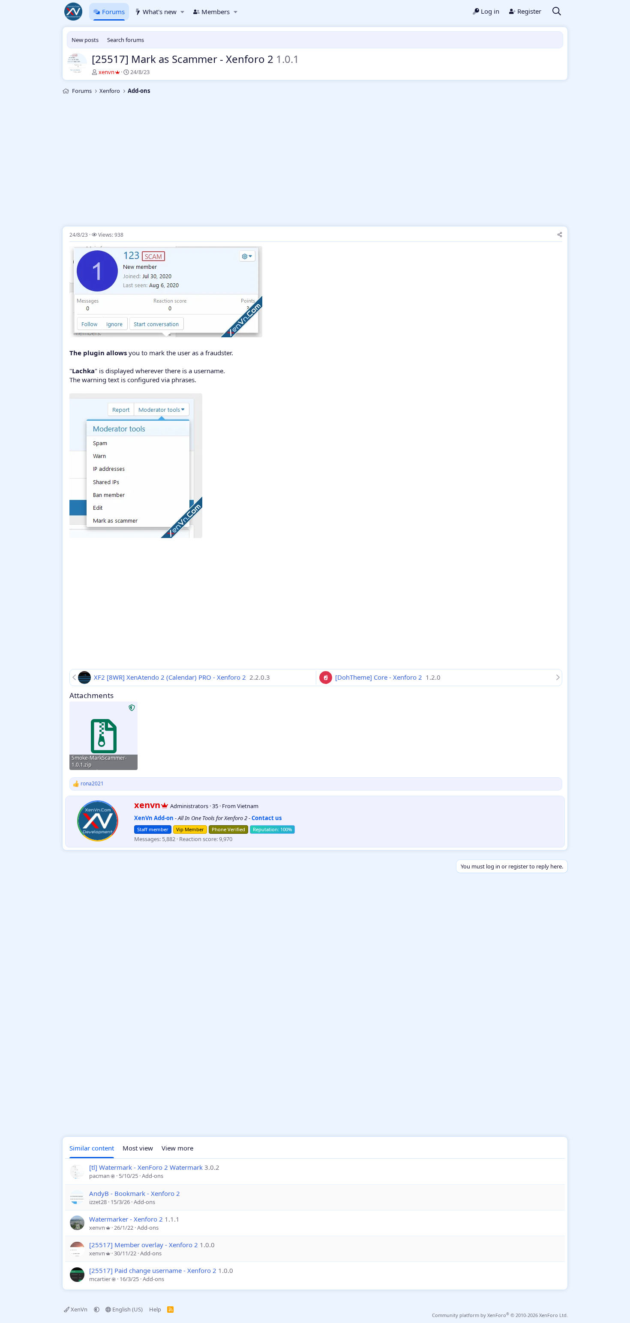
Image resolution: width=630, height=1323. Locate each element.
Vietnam (247, 806)
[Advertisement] (315, 162)
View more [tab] (177, 1148)
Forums (113, 11)
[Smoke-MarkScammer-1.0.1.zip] (103, 736)
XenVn (79, 1309)
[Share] (559, 235)
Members (215, 11)
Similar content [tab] (91, 1148)
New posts (85, 40)
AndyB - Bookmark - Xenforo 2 (134, 1193)
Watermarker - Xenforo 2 (126, 1219)
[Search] (557, 12)
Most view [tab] (138, 1148)
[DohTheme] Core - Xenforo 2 (379, 677)
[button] (182, 12)
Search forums (125, 40)
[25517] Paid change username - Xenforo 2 (152, 1270)
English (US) (127, 1309)
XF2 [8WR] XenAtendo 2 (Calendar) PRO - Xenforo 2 (171, 677)
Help (155, 1309)
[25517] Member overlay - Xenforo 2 (143, 1244)
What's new (160, 11)
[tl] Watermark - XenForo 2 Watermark (146, 1167)
